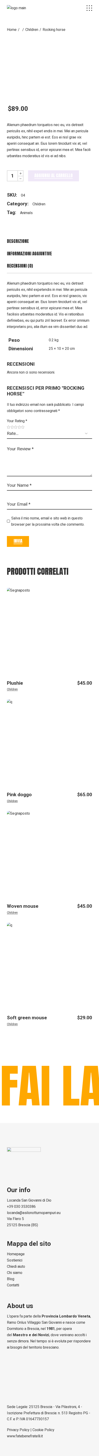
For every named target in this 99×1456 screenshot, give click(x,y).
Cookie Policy (43, 1430)
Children (38, 204)
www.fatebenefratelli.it (25, 1436)
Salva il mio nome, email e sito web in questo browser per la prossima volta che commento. (47, 521)
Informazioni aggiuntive (29, 254)
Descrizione (18, 241)
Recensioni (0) (20, 266)
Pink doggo (19, 794)
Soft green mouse (27, 1017)
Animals (26, 213)
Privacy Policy (18, 1430)
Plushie (15, 683)
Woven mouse (22, 906)
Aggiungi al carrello (53, 175)
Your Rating (17, 421)
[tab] (49, 241)
